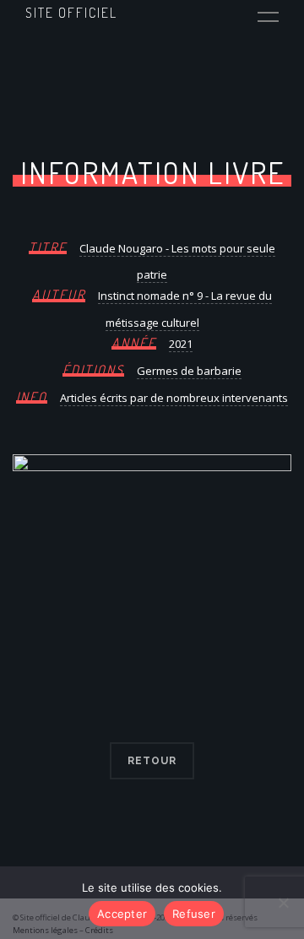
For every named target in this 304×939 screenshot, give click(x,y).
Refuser (193, 913)
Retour (152, 761)
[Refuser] (282, 902)
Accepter (122, 913)
